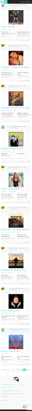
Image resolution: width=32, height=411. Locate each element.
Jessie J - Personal (8, 27)
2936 (14, 369)
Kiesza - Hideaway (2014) (10, 310)
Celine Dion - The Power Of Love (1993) (15, 108)
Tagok (19, 384)
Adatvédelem (22, 393)
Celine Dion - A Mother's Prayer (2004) (14, 67)
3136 (21, 371)
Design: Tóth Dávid (5, 400)
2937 (17, 369)
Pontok (10, 384)
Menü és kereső (5, 2)
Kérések (3, 387)
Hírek (15, 384)
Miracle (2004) (4, 69)
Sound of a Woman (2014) (6, 313)
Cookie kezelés (5, 396)
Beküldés (9, 387)
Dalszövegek (5, 384)
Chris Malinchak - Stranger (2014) (13, 270)
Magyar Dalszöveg (2, 2)
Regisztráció (28, 1)
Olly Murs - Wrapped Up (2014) (12, 148)
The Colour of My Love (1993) (6, 110)
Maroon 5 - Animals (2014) (10, 351)
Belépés (22, 1)
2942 (12, 371)
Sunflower (11, 45)
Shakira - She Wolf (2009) (10, 189)
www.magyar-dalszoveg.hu (8, 390)
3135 (18, 371)
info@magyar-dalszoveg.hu (11, 393)
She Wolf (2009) (4, 191)
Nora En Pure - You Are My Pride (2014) (15, 229)
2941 (8, 371)
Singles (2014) (4, 272)
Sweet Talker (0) (4, 29)
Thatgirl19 (11, 4)
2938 (21, 369)
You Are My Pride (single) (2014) (7, 232)
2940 (28, 369)
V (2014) (2, 353)
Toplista (24, 384)
